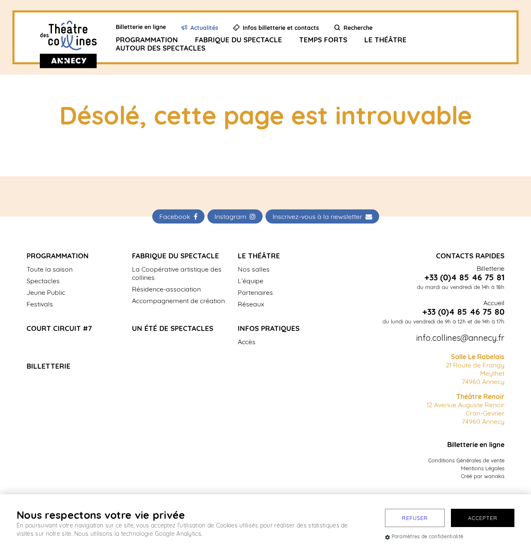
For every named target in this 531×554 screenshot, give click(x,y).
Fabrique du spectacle (238, 39)
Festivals (40, 304)
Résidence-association (166, 289)
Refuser (415, 518)
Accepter (482, 518)
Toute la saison (50, 269)
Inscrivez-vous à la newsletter (319, 216)
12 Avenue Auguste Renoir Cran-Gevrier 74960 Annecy (465, 408)
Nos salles (254, 269)
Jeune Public (46, 292)
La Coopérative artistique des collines (177, 273)
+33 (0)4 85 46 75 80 (463, 312)
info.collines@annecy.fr (460, 338)
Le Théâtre (385, 39)
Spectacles (43, 281)
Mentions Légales (482, 468)
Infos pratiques (269, 328)
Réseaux (251, 304)
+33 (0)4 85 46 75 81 (464, 277)
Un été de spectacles (172, 328)
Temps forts (323, 39)
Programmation (147, 39)
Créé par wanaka (482, 476)
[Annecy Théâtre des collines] (75, 37)
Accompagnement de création (178, 300)
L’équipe (250, 281)
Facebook (176, 216)
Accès (247, 342)
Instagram (232, 216)
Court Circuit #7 (59, 328)
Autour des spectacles (160, 48)
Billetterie (49, 366)
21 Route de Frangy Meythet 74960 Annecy (475, 369)
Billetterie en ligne (475, 444)
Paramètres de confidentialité (428, 536)
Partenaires (255, 292)
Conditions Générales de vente (466, 460)
